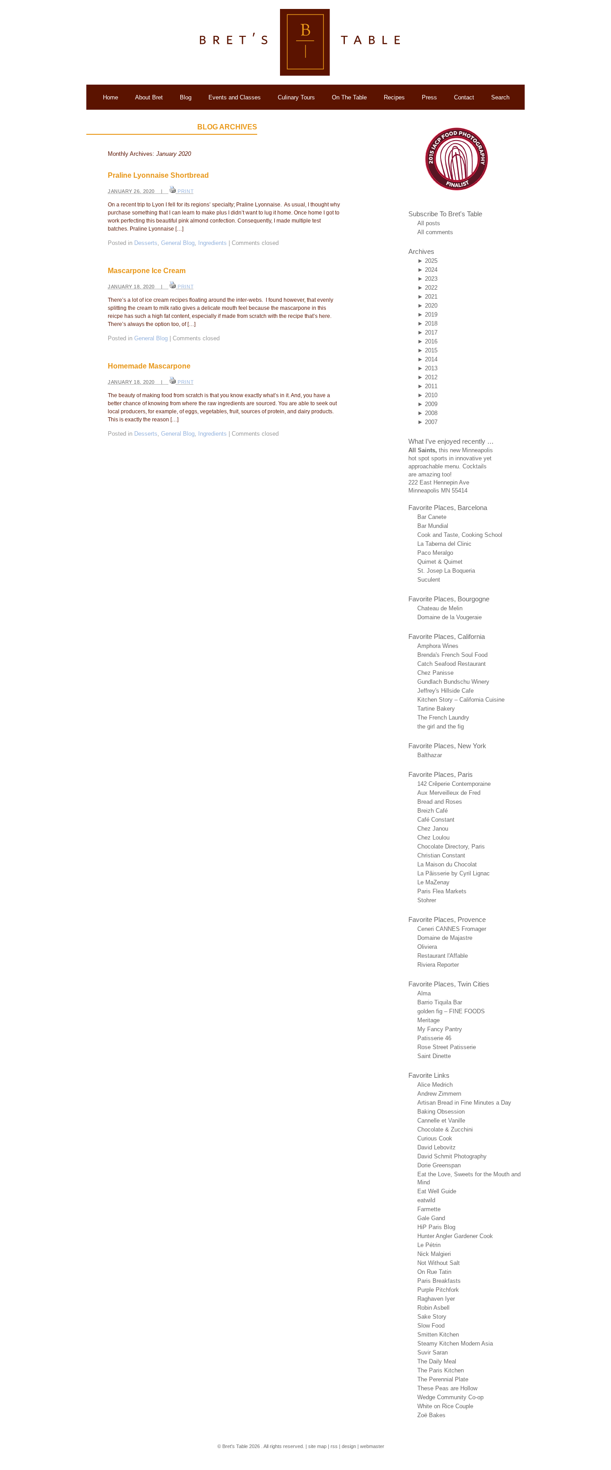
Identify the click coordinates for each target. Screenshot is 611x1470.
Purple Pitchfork (438, 1289)
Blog (185, 97)
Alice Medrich (435, 1084)
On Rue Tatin (434, 1272)
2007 (431, 422)
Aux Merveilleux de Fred (448, 792)
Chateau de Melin (439, 608)
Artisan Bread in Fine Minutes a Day (464, 1102)
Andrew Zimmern (439, 1093)
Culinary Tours (296, 97)
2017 (431, 332)
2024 (431, 269)
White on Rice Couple (445, 1406)
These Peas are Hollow (447, 1388)
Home (110, 97)
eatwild (426, 1200)
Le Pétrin (429, 1245)
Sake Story (431, 1316)
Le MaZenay (433, 882)
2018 (431, 323)
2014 (431, 359)
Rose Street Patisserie (446, 1047)
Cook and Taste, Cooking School (459, 534)
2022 (431, 287)
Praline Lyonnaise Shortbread (158, 175)
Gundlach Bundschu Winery (453, 681)
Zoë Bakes (431, 1415)
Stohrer (426, 900)
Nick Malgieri (434, 1254)
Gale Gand (431, 1218)
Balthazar (429, 755)
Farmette (429, 1209)
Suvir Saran (432, 1352)
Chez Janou (432, 828)
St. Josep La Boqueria (446, 570)
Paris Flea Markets (442, 891)
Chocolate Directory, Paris (451, 846)
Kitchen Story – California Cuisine (461, 699)
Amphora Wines (437, 646)
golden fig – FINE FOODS (451, 1011)
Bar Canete (431, 517)
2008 (431, 413)
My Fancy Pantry (439, 1029)
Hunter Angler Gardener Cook (455, 1236)
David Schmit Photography (452, 1156)
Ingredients (212, 243)
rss (334, 1446)
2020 (431, 305)
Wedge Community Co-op (450, 1397)
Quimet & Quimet (439, 561)
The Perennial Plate (442, 1379)
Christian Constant (441, 855)
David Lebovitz (436, 1147)
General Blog (178, 243)
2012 (431, 377)
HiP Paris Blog (436, 1227)
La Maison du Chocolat (447, 864)
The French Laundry (443, 717)
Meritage (428, 1020)
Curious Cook (434, 1138)
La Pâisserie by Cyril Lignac (453, 873)
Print (186, 191)
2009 (431, 404)
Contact (464, 97)
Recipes (394, 97)
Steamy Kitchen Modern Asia (455, 1343)
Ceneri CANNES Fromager (451, 929)
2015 (431, 350)
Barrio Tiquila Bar (439, 1002)
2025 (431, 260)
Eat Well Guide (436, 1191)
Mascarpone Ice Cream (147, 270)
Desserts (145, 243)
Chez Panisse (435, 672)
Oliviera (427, 946)
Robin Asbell (433, 1307)
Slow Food (431, 1325)
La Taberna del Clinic (444, 543)
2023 (431, 278)
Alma (424, 993)
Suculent (428, 579)
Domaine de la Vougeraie (449, 617)
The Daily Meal (436, 1361)
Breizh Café (432, 810)
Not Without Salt (438, 1263)
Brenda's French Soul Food (452, 654)
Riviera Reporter (438, 964)
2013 (431, 368)
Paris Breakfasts (439, 1280)
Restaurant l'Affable (442, 955)
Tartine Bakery (436, 708)
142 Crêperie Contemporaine (454, 783)
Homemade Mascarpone (149, 366)
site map (317, 1446)
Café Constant (435, 819)
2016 (431, 341)
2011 (431, 386)
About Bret (149, 97)
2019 (431, 314)
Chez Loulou (433, 837)
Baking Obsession (441, 1111)
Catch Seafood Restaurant (451, 663)
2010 (431, 395)
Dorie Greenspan (439, 1165)
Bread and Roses (439, 801)
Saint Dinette (434, 1056)
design (349, 1446)
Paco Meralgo (435, 552)
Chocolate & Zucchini (445, 1129)
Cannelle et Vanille (441, 1120)
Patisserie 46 (434, 1038)
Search (500, 97)
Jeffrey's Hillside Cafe (445, 690)
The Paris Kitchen (440, 1370)
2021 (431, 296)
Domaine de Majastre (444, 937)
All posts (428, 223)
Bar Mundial (432, 526)
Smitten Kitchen (438, 1334)
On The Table (349, 97)
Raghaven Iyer (436, 1298)
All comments (435, 232)
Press (429, 97)
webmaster (372, 1446)
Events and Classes (234, 97)
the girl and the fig (440, 726)
